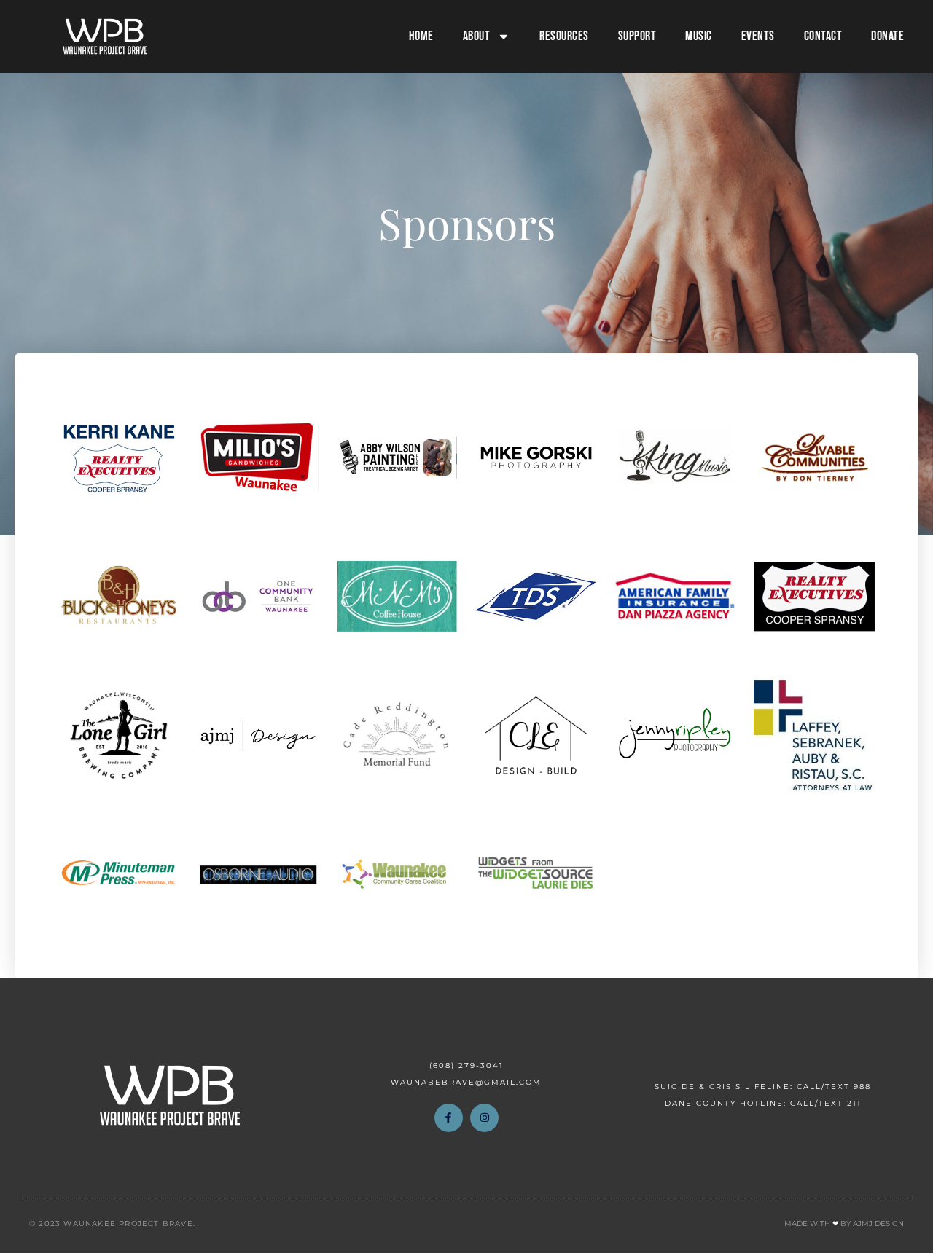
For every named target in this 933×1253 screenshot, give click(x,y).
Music (698, 36)
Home (421, 36)
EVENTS (758, 36)
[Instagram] (484, 1118)
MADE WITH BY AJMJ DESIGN (844, 1223)
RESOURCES (564, 36)
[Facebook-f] (448, 1118)
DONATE (887, 36)
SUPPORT (637, 36)
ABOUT (477, 36)
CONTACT (823, 36)
